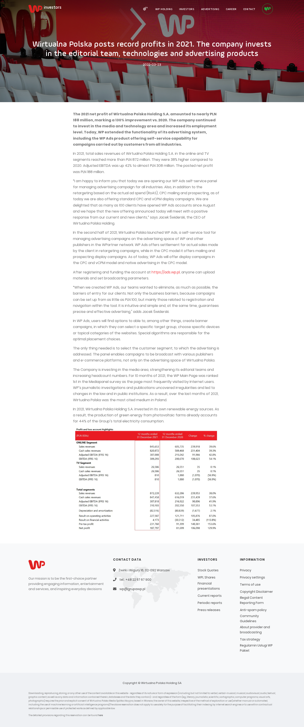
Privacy (245, 570)
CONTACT (249, 9)
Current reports (210, 595)
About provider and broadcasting (255, 629)
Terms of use (250, 584)
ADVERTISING (210, 9)
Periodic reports (210, 603)
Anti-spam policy (253, 610)
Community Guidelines (249, 618)
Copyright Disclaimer (256, 591)
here (100, 715)
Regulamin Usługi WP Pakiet (256, 648)
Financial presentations (209, 586)
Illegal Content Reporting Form (252, 600)
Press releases (209, 610)
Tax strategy (250, 639)
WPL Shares (206, 577)
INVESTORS (186, 9)
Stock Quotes (208, 570)
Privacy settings (252, 577)
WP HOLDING (163, 9)
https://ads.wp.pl (166, 272)
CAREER (231, 9)
